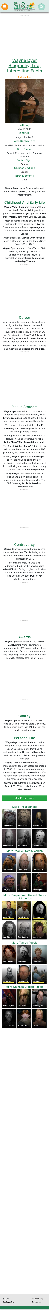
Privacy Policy (37, 1299)
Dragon (24, 172)
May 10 (21, 129)
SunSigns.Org (8, 1302)
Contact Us (36, 1302)
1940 (28, 129)
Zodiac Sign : (24, 160)
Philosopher (24, 77)
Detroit (10, 153)
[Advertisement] (24, 1185)
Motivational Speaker (34, 145)
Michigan (19, 153)
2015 (30, 137)
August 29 (21, 137)
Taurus (24, 164)
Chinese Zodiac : (24, 168)
